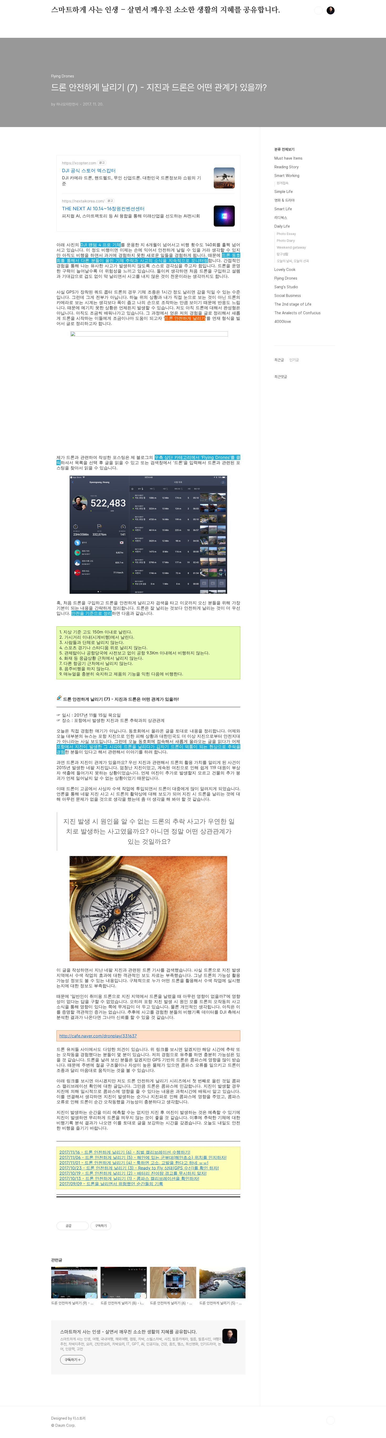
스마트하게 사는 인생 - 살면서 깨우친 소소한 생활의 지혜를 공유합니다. (165, 10)
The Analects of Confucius (297, 313)
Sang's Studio (286, 287)
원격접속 (282, 183)
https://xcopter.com (79, 163)
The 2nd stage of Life (292, 304)
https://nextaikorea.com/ (83, 201)
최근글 (279, 360)
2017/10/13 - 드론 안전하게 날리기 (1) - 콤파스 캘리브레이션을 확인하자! (129, 1178)
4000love (282, 321)
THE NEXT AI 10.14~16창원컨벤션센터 (103, 208)
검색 (318, 10)
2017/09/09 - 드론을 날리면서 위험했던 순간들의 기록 (111, 1183)
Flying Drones (285, 278)
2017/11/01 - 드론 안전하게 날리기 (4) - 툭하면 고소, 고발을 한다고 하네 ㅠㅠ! (133, 1162)
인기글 (294, 360)
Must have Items (288, 158)
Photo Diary (286, 241)
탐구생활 (282, 254)
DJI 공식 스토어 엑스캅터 (89, 170)
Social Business (287, 295)
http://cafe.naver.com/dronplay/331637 (98, 1035)
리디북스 (280, 218)
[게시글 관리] (83, 1226)
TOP (330, 1420)
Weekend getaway (291, 247)
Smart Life (283, 209)
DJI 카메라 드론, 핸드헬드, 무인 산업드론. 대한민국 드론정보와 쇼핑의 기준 (131, 180)
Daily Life (282, 226)
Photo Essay (286, 234)
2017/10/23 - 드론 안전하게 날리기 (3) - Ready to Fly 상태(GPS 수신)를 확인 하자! (139, 1168)
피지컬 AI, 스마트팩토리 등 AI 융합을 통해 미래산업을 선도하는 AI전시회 (131, 215)
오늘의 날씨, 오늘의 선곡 (293, 261)
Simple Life (283, 192)
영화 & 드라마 (284, 200)
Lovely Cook (284, 269)
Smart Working (286, 176)
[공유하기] (76, 1226)
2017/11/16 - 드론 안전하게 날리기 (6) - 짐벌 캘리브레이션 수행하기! (124, 1152)
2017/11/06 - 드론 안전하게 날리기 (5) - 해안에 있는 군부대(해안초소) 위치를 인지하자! (142, 1157)
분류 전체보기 (284, 149)
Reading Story (286, 167)
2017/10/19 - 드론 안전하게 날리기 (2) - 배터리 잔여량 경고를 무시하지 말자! (132, 1173)
